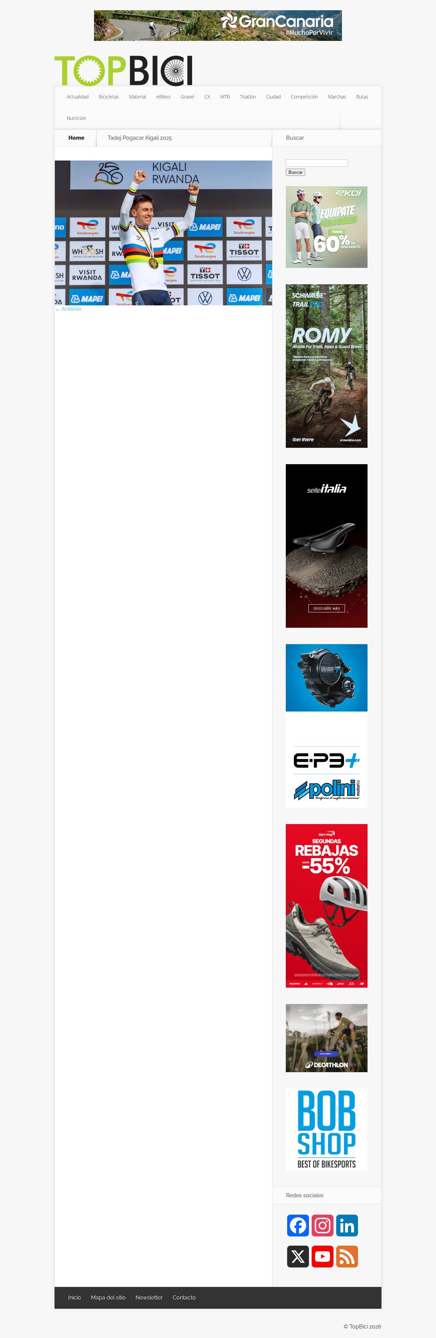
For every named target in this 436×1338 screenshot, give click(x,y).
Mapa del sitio (108, 1297)
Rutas (362, 96)
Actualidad (78, 96)
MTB (225, 96)
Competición (304, 96)
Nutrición (76, 118)
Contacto (184, 1297)
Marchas (337, 96)
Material (137, 96)
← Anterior (68, 309)
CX (207, 96)
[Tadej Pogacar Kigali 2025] (163, 303)
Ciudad (273, 96)
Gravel (187, 96)
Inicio (74, 1297)
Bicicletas (109, 96)
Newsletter (149, 1297)
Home (76, 138)
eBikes (163, 96)
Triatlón (248, 96)
